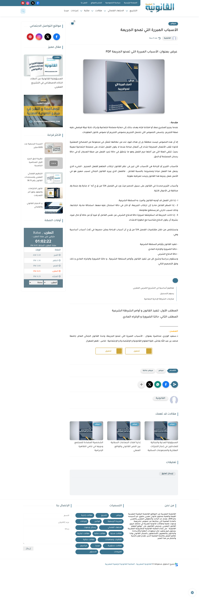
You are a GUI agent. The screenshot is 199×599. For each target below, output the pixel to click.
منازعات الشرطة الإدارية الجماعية (159, 299)
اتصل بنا (84, 3)
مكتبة (86, 11)
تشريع (104, 515)
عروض (173, 24)
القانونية (167, 38)
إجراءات (74, 11)
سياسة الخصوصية (112, 3)
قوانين (97, 521)
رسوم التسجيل (167, 294)
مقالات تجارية (83, 534)
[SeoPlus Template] (176, 564)
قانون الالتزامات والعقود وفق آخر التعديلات (35, 192)
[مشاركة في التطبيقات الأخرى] (141, 384)
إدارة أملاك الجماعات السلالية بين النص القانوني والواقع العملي (126, 446)
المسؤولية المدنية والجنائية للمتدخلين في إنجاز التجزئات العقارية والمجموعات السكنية (163, 446)
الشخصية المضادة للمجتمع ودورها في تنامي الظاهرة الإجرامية (88, 446)
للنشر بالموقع (96, 3)
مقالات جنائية (88, 540)
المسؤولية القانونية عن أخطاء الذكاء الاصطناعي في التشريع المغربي (46, 83)
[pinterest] (23, 3)
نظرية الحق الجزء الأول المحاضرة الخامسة (35, 162)
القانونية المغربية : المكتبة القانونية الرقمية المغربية (128, 564)
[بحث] (23, 11)
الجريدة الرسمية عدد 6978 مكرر (33, 146)
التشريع (133, 11)
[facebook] (38, 3)
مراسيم (83, 546)
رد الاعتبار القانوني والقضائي (35, 205)
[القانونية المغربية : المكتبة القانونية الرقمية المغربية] (160, 7)
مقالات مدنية (116, 534)
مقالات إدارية (86, 515)
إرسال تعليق (167, 474)
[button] (165, 384)
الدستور (93, 552)
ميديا (66, 11)
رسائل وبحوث (90, 528)
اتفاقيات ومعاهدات (113, 540)
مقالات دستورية (115, 546)
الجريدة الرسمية (115, 521)
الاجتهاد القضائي (116, 11)
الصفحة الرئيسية (130, 3)
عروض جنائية (148, 371)
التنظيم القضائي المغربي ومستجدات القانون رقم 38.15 (34, 177)
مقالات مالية (99, 534)
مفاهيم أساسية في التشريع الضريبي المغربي (153, 288)
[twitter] (33, 3)
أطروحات (118, 552)
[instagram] (28, 3)
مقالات (98, 11)
